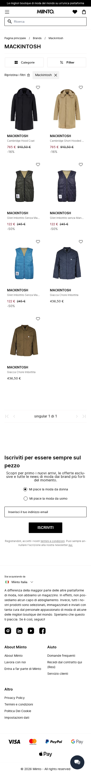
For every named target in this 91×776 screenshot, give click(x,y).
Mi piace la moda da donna (48, 489)
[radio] (25, 489)
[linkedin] (19, 631)
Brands (37, 38)
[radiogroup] (45, 493)
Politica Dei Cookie (17, 711)
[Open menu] (7, 12)
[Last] (84, 416)
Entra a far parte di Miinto (22, 669)
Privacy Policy (14, 698)
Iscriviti (45, 527)
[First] (7, 416)
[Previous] (14, 416)
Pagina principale (15, 38)
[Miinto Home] (45, 12)
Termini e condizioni (18, 704)
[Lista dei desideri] (75, 12)
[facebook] (42, 631)
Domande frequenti (61, 655)
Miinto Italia (19, 582)
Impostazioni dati (16, 717)
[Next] (77, 416)
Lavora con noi (15, 662)
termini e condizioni (53, 541)
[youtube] (30, 631)
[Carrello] (84, 12)
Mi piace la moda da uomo (48, 498)
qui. (70, 545)
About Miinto (13, 655)
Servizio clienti (57, 673)
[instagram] (7, 631)
